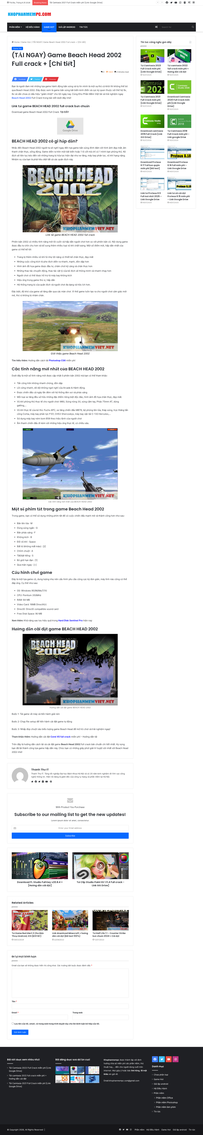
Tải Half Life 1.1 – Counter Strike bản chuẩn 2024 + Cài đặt (109, 935)
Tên (14, 1001)
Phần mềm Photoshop (167, 1102)
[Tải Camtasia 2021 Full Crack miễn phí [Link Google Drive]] (152, 87)
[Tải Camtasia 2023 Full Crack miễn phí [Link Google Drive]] (152, 56)
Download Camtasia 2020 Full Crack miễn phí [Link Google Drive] (79, 2)
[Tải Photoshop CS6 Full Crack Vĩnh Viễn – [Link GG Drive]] (92, 1079)
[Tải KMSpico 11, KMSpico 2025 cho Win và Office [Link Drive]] (77, 1079)
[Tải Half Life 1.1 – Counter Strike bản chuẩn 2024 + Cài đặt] (111, 920)
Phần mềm (14, 27)
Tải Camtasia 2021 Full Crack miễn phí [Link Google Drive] (151, 99)
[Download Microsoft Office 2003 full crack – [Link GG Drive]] (62, 1079)
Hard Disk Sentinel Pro (70, 620)
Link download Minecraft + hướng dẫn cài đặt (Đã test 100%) (70, 935)
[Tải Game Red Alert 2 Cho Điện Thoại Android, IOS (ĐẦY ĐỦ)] (30, 920)
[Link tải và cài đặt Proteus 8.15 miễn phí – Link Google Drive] (179, 183)
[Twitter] (40, 781)
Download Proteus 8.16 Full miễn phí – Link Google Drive (177, 165)
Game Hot (49, 27)
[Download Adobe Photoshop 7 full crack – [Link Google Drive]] (62, 1070)
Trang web (77, 1012)
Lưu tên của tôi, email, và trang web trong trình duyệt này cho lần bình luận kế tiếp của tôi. (57, 1024)
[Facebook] (36, 781)
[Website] (33, 781)
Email (15, 1012)
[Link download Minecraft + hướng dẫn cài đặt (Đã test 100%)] (70, 920)
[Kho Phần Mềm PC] (29, 14)
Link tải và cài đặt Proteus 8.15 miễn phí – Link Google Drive (178, 196)
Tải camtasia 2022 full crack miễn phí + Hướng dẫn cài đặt (178, 68)
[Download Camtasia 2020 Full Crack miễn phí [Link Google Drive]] (179, 87)
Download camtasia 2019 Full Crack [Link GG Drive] (152, 134)
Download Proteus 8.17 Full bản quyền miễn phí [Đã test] (151, 165)
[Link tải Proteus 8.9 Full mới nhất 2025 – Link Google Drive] (152, 183)
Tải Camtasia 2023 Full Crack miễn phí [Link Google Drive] (151, 68)
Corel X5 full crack (61, 736)
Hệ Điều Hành (33, 27)
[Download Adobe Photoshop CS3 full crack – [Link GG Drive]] (77, 1070)
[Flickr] (43, 781)
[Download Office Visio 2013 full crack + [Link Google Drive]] (92, 1070)
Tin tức (83, 27)
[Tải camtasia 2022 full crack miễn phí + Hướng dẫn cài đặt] (179, 56)
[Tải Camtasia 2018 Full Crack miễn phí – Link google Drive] (179, 121)
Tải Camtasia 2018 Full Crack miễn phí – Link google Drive (178, 134)
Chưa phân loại (161, 1074)
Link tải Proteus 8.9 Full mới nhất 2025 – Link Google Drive (151, 196)
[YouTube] (47, 781)
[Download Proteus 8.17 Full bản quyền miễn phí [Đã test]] (152, 152)
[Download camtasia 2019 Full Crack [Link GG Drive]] (152, 121)
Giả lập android (67, 27)
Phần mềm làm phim (166, 1107)
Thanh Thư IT (40, 769)
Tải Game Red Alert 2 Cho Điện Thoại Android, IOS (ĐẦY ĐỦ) (28, 935)
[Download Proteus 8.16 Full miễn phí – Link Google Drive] (179, 152)
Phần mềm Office (164, 1098)
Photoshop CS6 (57, 360)
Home (17, 42)
